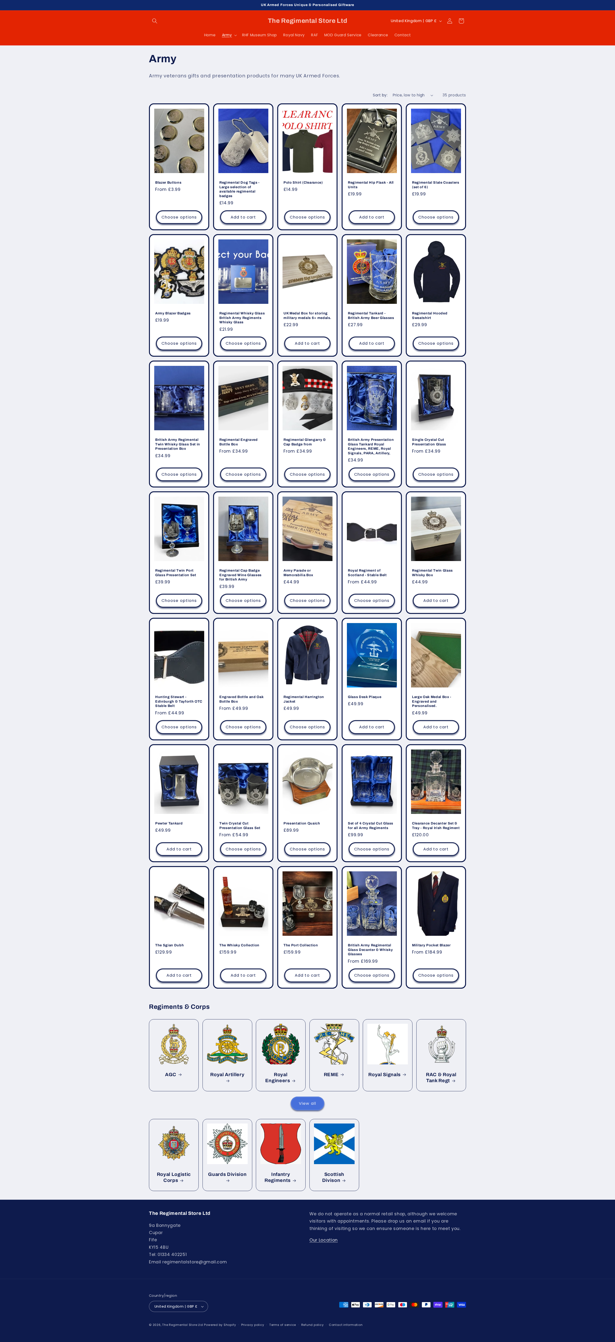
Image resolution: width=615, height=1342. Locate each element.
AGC (170, 1074)
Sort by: (380, 95)
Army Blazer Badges (173, 313)
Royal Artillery (227, 1074)
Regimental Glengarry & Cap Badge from (304, 442)
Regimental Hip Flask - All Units (371, 185)
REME (331, 1074)
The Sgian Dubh (169, 945)
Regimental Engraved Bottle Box (238, 442)
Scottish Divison (333, 1177)
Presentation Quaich (301, 823)
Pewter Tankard (169, 823)
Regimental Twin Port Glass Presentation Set (175, 572)
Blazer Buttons (168, 182)
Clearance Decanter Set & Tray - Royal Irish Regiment (436, 825)
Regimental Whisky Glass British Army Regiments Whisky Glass (242, 318)
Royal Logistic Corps (174, 1177)
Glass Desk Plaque (364, 697)
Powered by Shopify (220, 1325)
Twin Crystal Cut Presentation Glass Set (239, 825)
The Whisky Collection (239, 945)
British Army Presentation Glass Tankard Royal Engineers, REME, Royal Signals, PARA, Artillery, (371, 446)
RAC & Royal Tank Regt (441, 1077)
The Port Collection (300, 945)
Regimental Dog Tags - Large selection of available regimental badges (239, 189)
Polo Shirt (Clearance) (303, 182)
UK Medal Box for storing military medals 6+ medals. (307, 316)
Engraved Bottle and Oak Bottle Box (241, 699)
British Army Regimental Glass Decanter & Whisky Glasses (370, 949)
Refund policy (312, 1325)
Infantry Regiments (277, 1177)
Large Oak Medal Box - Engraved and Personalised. (431, 701)
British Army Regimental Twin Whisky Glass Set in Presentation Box (177, 444)
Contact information (346, 1325)
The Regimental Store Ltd (182, 1325)
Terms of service (282, 1325)
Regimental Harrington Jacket (303, 699)
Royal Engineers (277, 1077)
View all (307, 1103)
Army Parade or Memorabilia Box (298, 572)
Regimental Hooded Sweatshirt (429, 316)
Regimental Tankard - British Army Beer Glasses (371, 316)
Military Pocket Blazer (431, 945)
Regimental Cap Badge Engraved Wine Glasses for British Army (240, 574)
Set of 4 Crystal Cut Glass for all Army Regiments (370, 825)
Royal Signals (385, 1074)
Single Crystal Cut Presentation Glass (429, 442)
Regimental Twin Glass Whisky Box (432, 572)
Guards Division (227, 1174)
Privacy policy (252, 1325)
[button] (154, 21)
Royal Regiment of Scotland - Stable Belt (367, 572)
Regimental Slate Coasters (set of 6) (435, 185)
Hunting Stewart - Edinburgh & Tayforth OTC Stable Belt (178, 701)
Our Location (323, 1240)
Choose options (179, 217)
